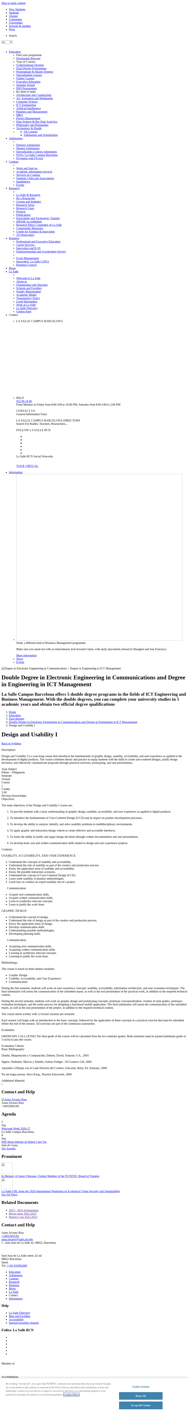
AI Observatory (25, 234)
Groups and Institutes (28, 201)
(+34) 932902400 (17, 1265)
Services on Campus (28, 175)
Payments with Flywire (29, 158)
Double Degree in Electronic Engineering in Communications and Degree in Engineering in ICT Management (73, 722)
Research (14, 188)
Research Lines (25, 208)
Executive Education (28, 81)
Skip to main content (13, 3)
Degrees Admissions (28, 145)
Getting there (23, 311)
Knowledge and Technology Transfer (38, 218)
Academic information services (34, 171)
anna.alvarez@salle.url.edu (17, 1239)
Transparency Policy (28, 298)
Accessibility (16, 1319)
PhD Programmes (26, 88)
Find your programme (29, 55)
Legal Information (26, 301)
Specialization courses (29, 75)
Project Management (28, 118)
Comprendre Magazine (29, 228)
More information (26, 655)
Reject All (141, 1395)
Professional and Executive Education (38, 241)
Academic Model (26, 294)
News (19, 658)
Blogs (12, 268)
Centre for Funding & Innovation (35, 231)
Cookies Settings (141, 1386)
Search (13, 35)
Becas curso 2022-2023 (22, 1213)
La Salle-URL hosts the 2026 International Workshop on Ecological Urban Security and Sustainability (60, 1191)
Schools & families (20, 26)
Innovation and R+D (28, 248)
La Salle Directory (27, 308)
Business (14, 238)
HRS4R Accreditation (29, 221)
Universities (16, 22)
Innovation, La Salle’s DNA (32, 261)
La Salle (13, 271)
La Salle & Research (28, 194)
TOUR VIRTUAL (27, 466)
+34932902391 (10, 1236)
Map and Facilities (19, 1316)
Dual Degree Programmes (31, 68)
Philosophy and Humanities (32, 125)
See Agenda (8, 1148)
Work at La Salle (26, 304)
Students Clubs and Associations (35, 178)
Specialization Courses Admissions (36, 151)
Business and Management (31, 111)
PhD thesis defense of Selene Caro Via (24, 1141)
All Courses (30, 131)
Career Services (25, 244)
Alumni (13, 16)
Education (15, 51)
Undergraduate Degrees (30, 65)
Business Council (26, 264)
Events (20, 185)
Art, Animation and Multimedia (34, 98)
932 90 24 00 (24, 401)
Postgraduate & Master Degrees (34, 71)
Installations (23, 181)
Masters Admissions (27, 148)
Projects (20, 211)
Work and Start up (26, 168)
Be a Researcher (25, 198)
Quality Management (28, 291)
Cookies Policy (71, 1394)
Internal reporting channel (24, 1322)
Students (14, 12)
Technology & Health (29, 128)
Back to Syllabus (11, 743)
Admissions (16, 138)
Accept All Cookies (141, 1405)
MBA (19, 115)
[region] (94, 1395)
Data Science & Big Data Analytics (36, 121)
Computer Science (27, 101)
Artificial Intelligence (28, 108)
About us (21, 281)
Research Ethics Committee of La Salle (39, 224)
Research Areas (25, 204)
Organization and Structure (32, 284)
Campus (13, 161)
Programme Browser (28, 58)
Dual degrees (16, 718)
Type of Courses (25, 61)
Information (16, 472)
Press (12, 29)
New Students (17, 9)
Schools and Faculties (29, 288)
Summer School (25, 85)
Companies (15, 19)
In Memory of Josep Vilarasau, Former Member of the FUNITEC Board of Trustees (50, 1176)
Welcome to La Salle (28, 278)
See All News (9, 1194)
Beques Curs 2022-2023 (23, 1217)
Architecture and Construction (33, 95)
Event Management (27, 258)
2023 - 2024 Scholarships (24, 1210)
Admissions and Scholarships (41, 135)
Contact (13, 314)
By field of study (26, 91)
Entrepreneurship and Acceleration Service (41, 251)
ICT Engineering (26, 105)
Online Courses (25, 78)
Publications (23, 214)
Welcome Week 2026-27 (15, 1128)
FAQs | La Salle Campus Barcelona (37, 155)
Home (12, 712)
